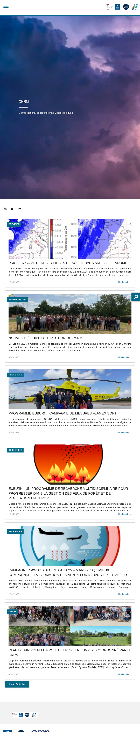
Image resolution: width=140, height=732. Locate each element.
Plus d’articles (17, 684)
